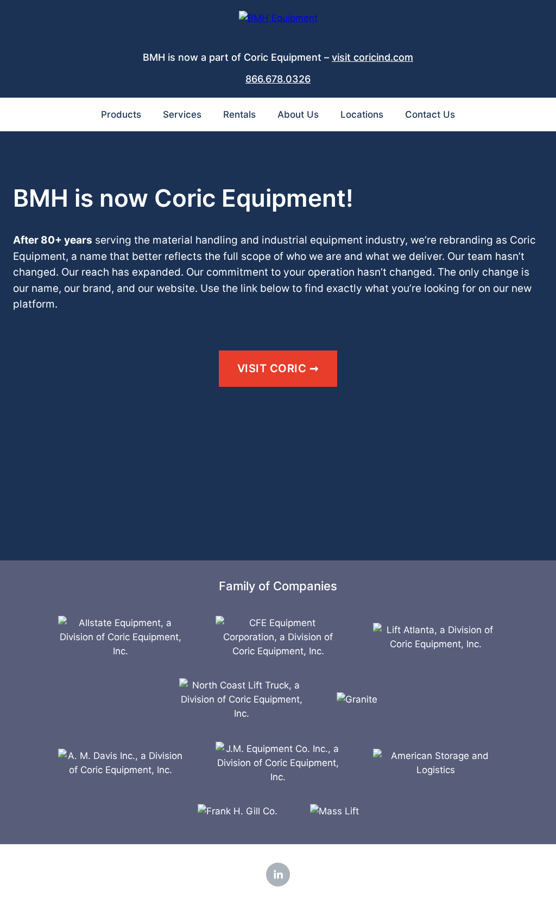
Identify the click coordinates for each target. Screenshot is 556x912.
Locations (361, 114)
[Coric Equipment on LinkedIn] (278, 875)
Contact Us (430, 114)
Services (182, 114)
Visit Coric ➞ (278, 368)
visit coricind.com (372, 57)
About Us (298, 114)
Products (121, 114)
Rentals (239, 114)
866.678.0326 (278, 79)
